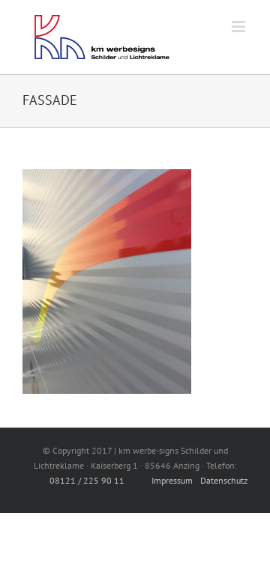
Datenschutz (224, 480)
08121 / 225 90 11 (87, 480)
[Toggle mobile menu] (240, 26)
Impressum (172, 480)
